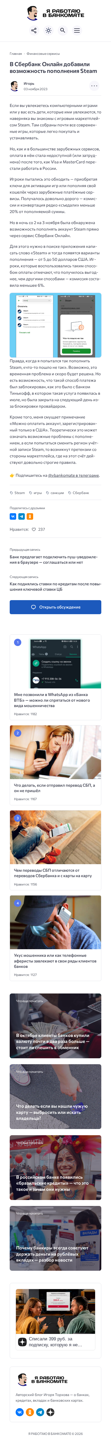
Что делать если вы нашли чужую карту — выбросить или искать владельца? (52, 1112)
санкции (57, 493)
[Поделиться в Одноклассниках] (30, 516)
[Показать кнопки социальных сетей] (34, 30)
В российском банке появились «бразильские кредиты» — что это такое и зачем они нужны (52, 1183)
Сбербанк (81, 493)
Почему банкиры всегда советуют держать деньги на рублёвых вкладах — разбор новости (52, 1253)
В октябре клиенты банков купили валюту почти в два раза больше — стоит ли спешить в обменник (52, 1041)
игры (38, 493)
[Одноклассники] (30, 1412)
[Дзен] (50, 1412)
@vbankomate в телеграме (73, 475)
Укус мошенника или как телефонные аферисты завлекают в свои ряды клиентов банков (55, 961)
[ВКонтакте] (20, 1412)
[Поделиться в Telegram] (21, 516)
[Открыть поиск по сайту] (63, 30)
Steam (20, 493)
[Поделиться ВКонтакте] (13, 516)
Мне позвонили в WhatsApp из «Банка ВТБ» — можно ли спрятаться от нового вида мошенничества (52, 700)
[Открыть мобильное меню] (77, 30)
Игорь (29, 83)
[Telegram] (40, 1412)
